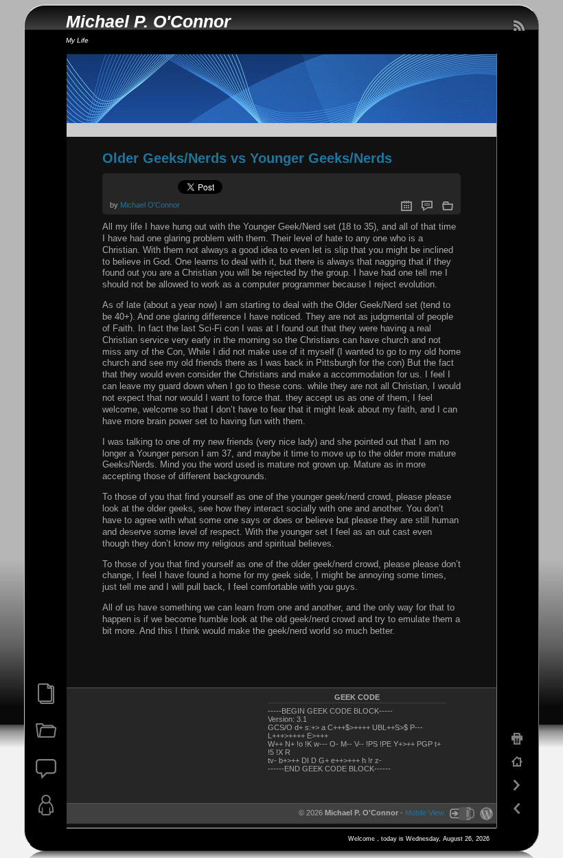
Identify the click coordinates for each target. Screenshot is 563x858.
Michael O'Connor (150, 205)
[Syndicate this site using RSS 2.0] (518, 26)
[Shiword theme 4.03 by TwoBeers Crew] (461, 812)
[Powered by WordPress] (484, 812)
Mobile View (424, 812)
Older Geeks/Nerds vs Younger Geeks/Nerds (247, 158)
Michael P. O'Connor (148, 21)
